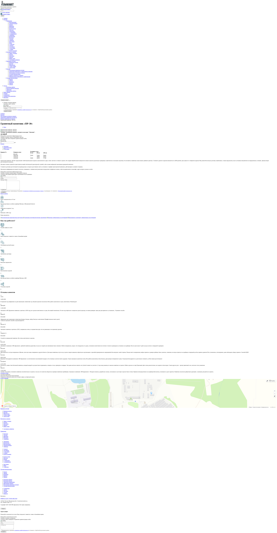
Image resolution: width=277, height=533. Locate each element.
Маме (10, 43)
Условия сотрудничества (9, 96)
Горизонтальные (13, 23)
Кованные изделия (11, 61)
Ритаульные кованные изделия (16, 70)
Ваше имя (5, 106)
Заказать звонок (4, 100)
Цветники (11, 56)
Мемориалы (12, 65)
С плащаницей (13, 33)
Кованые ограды (7, 411)
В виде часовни (13, 50)
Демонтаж (8, 89)
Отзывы (5, 93)
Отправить (3, 531)
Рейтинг (3, 180)
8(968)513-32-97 (4, 498)
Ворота (11, 79)
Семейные (11, 35)
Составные (12, 46)
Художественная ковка (14, 74)
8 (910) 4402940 (6, 12)
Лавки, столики (13, 53)
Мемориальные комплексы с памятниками (19, 76)
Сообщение (3, 189)
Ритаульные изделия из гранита (17, 72)
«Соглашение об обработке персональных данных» (33, 190)
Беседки (11, 63)
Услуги (5, 85)
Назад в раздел (4, 193)
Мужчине (11, 27)
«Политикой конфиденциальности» (65, 190)
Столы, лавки (12, 66)
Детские (11, 39)
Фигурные (11, 41)
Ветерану (11, 37)
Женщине (11, 26)
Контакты (5, 97)
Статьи (5, 492)
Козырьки (11, 81)
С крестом (11, 44)
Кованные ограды (13, 62)
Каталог (5, 19)
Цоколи (11, 57)
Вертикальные (12, 22)
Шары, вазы (12, 58)
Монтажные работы (11, 91)
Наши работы (6, 92)
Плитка (11, 54)
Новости (5, 493)
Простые (11, 30)
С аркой (11, 49)
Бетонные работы (10, 87)
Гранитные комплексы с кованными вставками (20, 71)
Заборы (11, 80)
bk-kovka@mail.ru (6, 9)
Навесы (11, 83)
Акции (5, 489)
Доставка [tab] (7, 149)
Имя (2, 177)
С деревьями (12, 32)
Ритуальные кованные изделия (11, 484)
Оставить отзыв (4, 373)
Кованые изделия (5, 408)
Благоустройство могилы (12, 88)
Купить (2, 144)
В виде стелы (12, 28)
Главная (5, 18)
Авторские (12, 31)
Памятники (9, 20)
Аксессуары (12, 67)
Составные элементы (14, 59)
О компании (6, 94)
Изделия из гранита (11, 52)
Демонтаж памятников (9, 482)
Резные (11, 24)
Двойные (11, 40)
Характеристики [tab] (7, 147)
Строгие (11, 45)
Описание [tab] (5, 146)
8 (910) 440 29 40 (13, 498)
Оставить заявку (6, 14)
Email (2, 178)
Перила (11, 84)
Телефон (5, 108)
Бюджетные (12, 36)
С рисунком (12, 48)
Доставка (5, 491)
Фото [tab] (4, 127)
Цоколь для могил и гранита (16, 75)
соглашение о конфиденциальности (24, 109)
